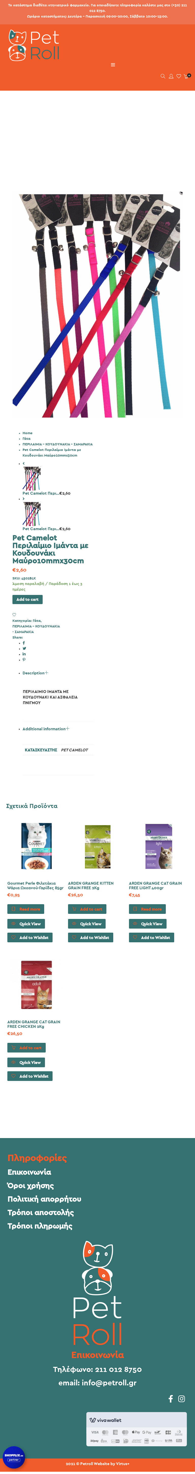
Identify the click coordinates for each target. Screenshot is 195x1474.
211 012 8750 (118, 1369)
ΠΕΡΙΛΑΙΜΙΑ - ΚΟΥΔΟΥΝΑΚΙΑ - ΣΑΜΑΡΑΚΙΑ (58, 444)
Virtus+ (122, 1464)
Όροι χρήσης (31, 1186)
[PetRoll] (31, 59)
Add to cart (28, 599)
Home (27, 433)
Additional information (44, 729)
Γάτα (26, 439)
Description (33, 673)
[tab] (58, 695)
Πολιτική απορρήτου (44, 1199)
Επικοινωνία (29, 1172)
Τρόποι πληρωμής (40, 1226)
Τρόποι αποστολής (41, 1213)
